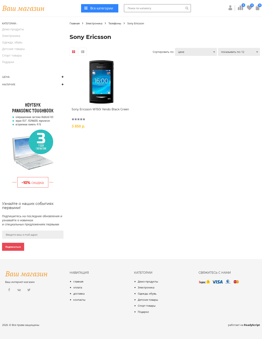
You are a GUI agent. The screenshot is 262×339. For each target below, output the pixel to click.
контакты (79, 300)
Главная (75, 23)
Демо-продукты (13, 29)
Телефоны (114, 23)
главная (78, 281)
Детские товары (13, 49)
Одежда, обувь (12, 42)
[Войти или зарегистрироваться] (230, 9)
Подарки (8, 62)
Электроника (11, 36)
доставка (79, 293)
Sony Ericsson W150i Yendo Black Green (100, 109)
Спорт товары (12, 55)
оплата (77, 287)
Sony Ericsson (135, 23)
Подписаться (13, 246)
